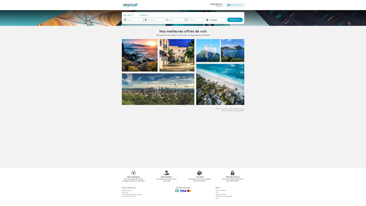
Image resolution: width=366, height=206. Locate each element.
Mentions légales (221, 194)
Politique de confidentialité (224, 196)
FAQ (217, 192)
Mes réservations (221, 190)
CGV (217, 198)
